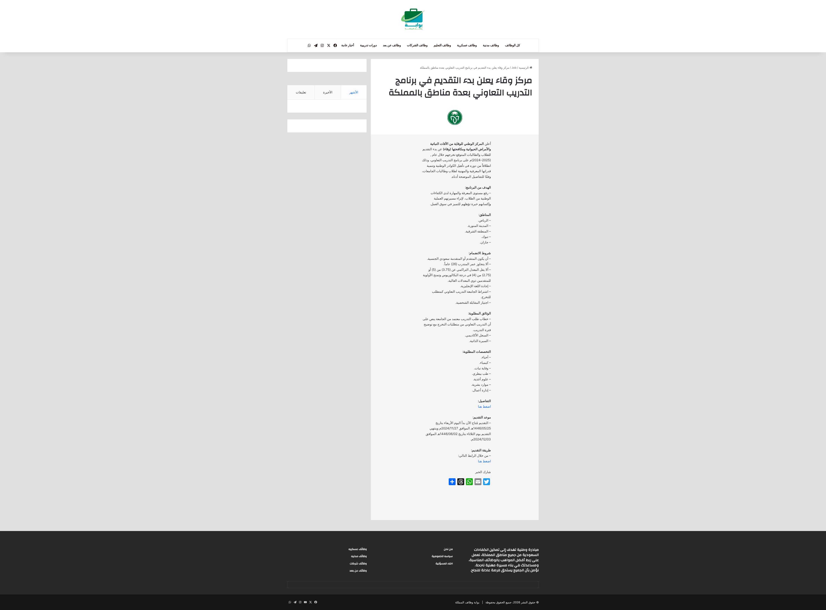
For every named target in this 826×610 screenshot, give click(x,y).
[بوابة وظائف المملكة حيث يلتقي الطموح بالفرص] (413, 19)
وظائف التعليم (442, 45)
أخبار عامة (347, 45)
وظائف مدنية (491, 45)
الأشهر (353, 92)
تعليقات (301, 92)
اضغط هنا (484, 406)
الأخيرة (327, 92)
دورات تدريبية (368, 45)
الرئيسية (524, 67)
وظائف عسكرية (467, 45)
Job (514, 67)
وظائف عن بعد (392, 45)
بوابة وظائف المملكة (467, 602)
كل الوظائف (512, 45)
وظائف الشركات (417, 45)
